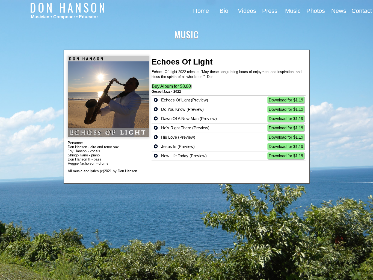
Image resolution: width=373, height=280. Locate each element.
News (338, 10)
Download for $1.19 (286, 100)
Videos (247, 10)
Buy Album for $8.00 (171, 86)
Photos (315, 10)
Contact (361, 10)
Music (293, 10)
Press (269, 10)
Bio (224, 10)
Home (201, 10)
